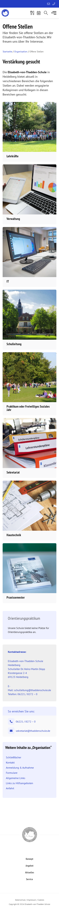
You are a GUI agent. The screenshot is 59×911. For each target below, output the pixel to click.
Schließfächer (13, 757)
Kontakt (10, 762)
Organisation (20, 51)
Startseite (7, 51)
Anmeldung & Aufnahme (20, 767)
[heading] (29, 858)
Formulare (11, 772)
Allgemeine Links (15, 778)
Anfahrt (10, 788)
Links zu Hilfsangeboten (19, 783)
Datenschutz (20, 900)
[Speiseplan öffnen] (32, 13)
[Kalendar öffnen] (39, 13)
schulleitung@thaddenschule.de (32, 690)
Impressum (31, 900)
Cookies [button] (41, 900)
